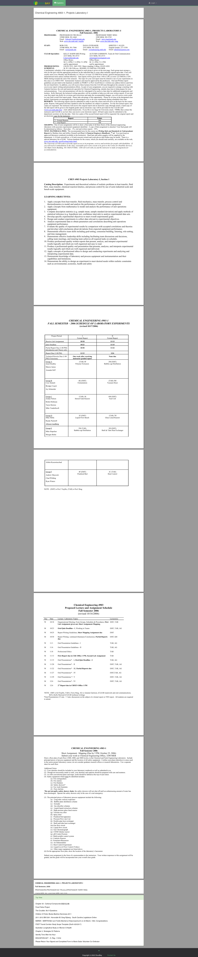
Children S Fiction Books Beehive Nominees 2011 (54, 914)
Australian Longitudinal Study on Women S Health (54, 928)
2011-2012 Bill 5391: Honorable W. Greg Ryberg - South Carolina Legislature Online (66, 917)
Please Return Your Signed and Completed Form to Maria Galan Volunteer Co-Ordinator (68, 941)
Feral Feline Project (43, 907)
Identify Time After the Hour (46, 934)
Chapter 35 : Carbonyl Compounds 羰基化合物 (52, 903)
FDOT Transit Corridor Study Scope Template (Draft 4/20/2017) (58, 924)
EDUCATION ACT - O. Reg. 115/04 (48, 938)
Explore (59, 2)
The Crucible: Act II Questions (46, 910)
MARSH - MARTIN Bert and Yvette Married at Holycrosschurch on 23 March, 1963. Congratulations (72, 921)
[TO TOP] (99, 950)
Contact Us (111, 955)
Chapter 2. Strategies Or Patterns (48, 931)
